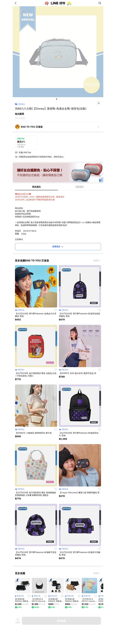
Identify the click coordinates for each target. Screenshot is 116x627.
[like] (55, 310)
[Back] (16, 3)
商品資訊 (36, 186)
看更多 (96, 260)
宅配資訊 (79, 186)
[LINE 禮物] (58, 3)
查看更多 (56, 246)
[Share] (98, 103)
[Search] (100, 3)
